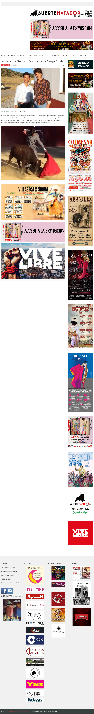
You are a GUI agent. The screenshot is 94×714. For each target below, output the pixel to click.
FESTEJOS (21, 55)
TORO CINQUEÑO (81, 55)
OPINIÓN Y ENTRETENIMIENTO (36, 55)
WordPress (40, 711)
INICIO (3, 55)
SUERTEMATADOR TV (53, 55)
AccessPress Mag (52, 711)
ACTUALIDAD (11, 55)
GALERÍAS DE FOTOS (68, 55)
